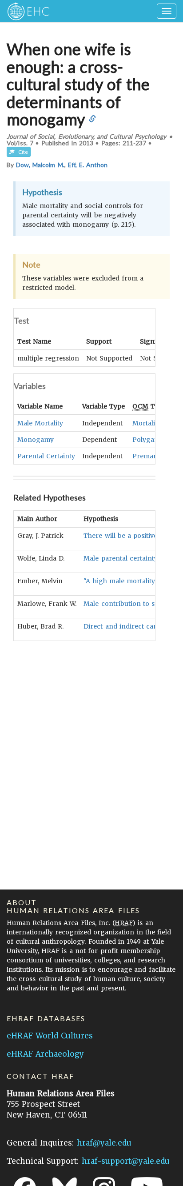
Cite (21, 151)
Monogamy (35, 440)
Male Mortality (40, 423)
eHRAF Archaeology (45, 1054)
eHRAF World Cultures (50, 1036)
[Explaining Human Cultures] (25, 11)
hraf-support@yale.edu (126, 1161)
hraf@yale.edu (104, 1143)
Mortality (146, 423)
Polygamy (148, 440)
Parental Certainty (46, 456)
